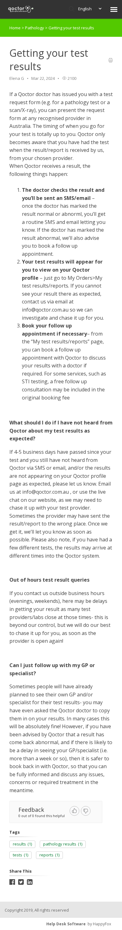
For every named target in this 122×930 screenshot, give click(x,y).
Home (15, 28)
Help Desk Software (66, 924)
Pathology (35, 28)
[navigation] (113, 9)
